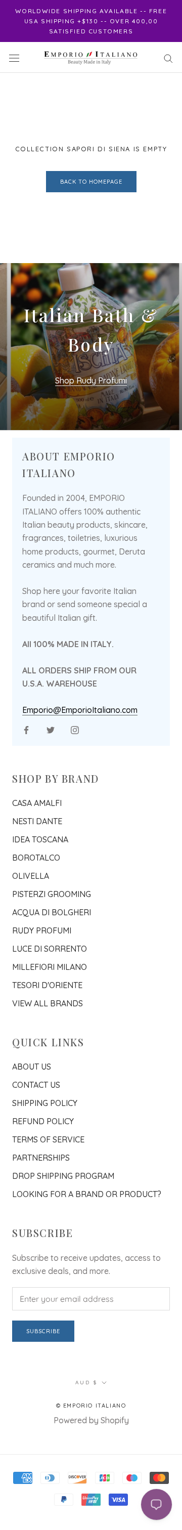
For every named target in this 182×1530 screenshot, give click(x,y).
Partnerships (41, 1158)
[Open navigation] (14, 57)
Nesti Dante (37, 821)
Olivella (30, 876)
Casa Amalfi (37, 803)
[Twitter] (51, 729)
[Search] (168, 57)
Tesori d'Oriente (47, 985)
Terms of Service (48, 1139)
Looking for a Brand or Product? (86, 1194)
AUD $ (86, 1382)
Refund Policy (43, 1121)
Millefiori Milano (49, 967)
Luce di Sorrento (49, 949)
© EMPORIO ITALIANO (91, 1405)
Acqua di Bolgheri (51, 912)
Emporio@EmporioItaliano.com (80, 710)
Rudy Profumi (41, 930)
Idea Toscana (40, 839)
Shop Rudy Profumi (91, 380)
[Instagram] (75, 729)
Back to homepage (91, 181)
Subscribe (43, 1331)
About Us (31, 1066)
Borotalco (36, 858)
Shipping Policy (44, 1103)
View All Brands (47, 1003)
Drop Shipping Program (63, 1176)
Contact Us (36, 1085)
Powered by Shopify (91, 1420)
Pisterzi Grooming (51, 894)
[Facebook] (26, 729)
